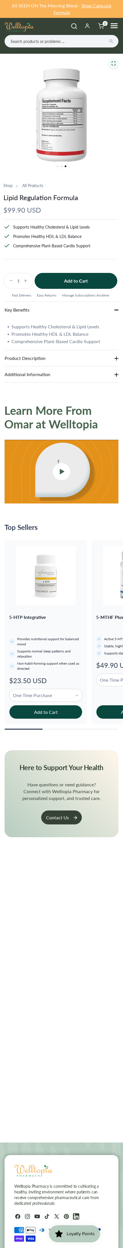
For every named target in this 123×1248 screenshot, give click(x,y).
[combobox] (61, 41)
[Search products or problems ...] (111, 41)
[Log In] (87, 25)
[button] (114, 63)
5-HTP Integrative (27, 617)
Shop (7, 185)
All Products (32, 185)
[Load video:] (61, 471)
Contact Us (57, 817)
